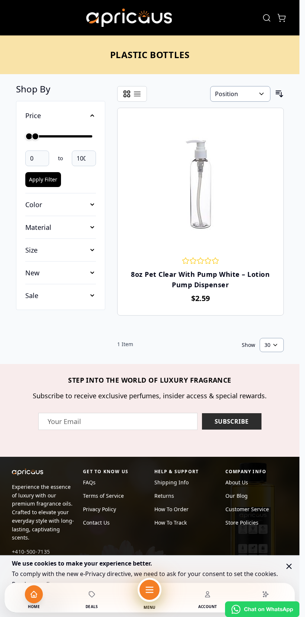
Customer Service (247, 509)
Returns (164, 495)
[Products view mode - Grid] (126, 93)
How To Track (170, 522)
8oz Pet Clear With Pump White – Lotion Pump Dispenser (200, 279)
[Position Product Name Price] (240, 94)
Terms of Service (103, 495)
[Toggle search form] (266, 18)
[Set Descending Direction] (279, 93)
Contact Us (96, 522)
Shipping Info (171, 482)
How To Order (171, 509)
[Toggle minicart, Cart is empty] (281, 18)
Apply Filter (43, 179)
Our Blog (236, 495)
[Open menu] (149, 590)
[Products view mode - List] (137, 93)
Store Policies (242, 522)
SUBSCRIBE (232, 421)
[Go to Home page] (129, 18)
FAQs (89, 482)
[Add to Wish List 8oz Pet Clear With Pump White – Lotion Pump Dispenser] (127, 114)
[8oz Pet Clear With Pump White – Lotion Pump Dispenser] (200, 184)
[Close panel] (289, 566)
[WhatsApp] (262, 609)
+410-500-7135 (31, 551)
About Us (236, 482)
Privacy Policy (99, 509)
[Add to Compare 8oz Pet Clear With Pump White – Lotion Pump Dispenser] (273, 114)
